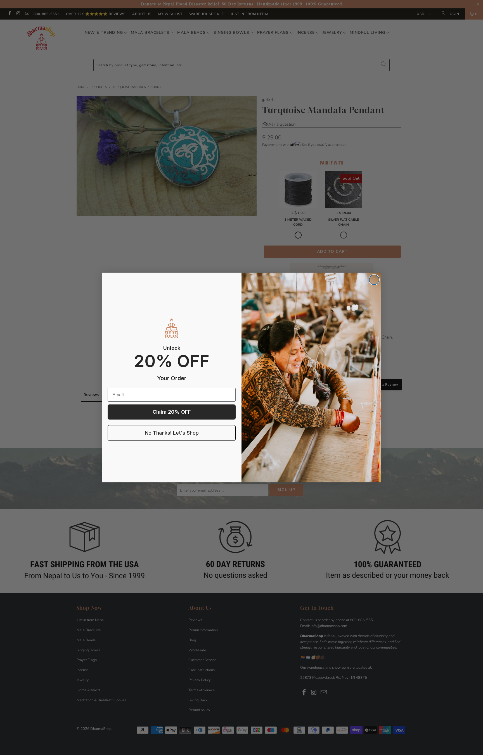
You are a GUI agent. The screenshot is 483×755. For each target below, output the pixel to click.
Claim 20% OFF (172, 412)
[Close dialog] (374, 280)
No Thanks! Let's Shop (172, 433)
